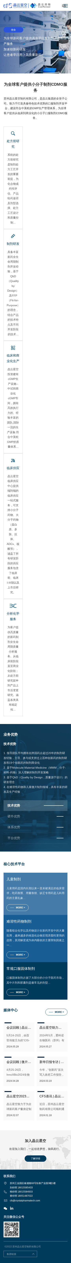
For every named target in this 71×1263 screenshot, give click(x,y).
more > (20, 992)
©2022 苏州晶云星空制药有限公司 (23, 1246)
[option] (35, 42)
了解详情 (35, 1158)
